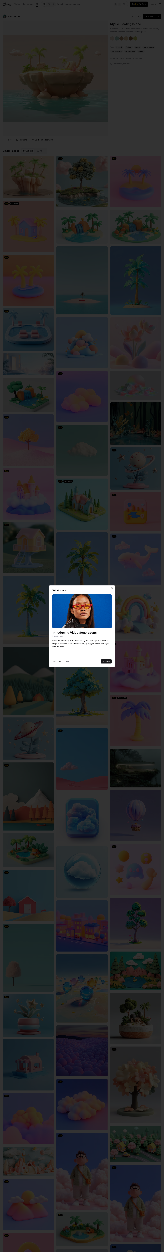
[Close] (112, 588)
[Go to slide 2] (79, 625)
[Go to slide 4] (84, 625)
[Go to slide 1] (77, 625)
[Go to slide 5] (86, 625)
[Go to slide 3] (82, 625)
